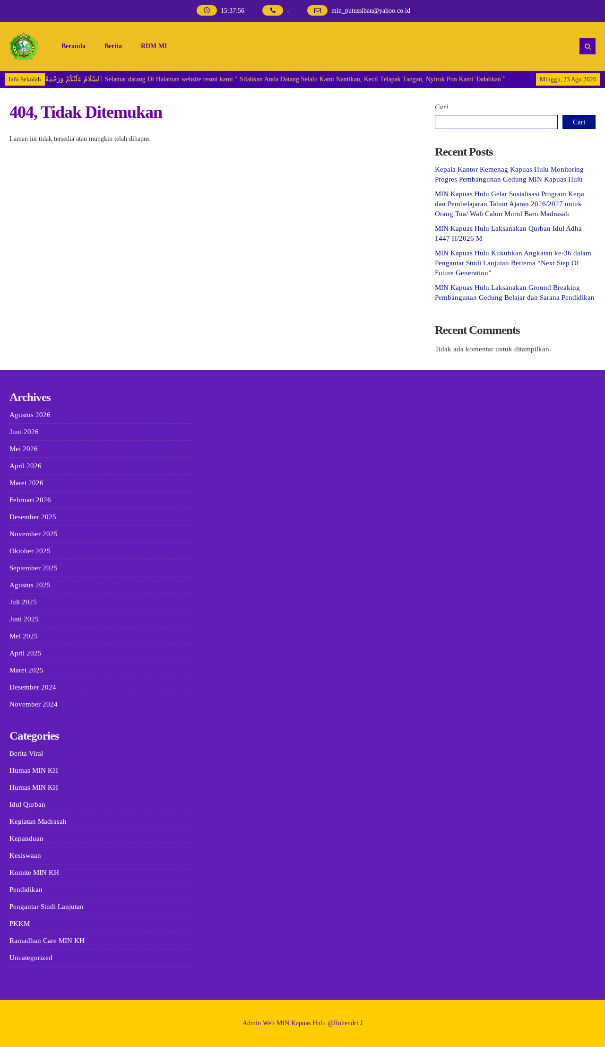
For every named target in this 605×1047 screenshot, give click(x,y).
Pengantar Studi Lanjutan (46, 906)
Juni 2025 (24, 619)
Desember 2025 (32, 517)
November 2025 (33, 534)
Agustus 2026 (30, 415)
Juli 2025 (23, 602)
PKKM (19, 923)
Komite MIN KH (34, 872)
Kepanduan (26, 838)
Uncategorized (30, 957)
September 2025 (33, 568)
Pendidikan (26, 889)
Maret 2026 (26, 483)
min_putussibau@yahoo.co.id (370, 10)
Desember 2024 (32, 687)
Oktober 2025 (30, 551)
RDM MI (154, 46)
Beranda (73, 46)
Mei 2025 (23, 636)
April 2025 (25, 653)
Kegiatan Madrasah (38, 821)
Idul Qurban (27, 804)
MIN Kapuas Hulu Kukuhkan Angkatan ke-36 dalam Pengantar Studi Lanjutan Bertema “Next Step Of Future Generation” (513, 263)
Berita (113, 46)
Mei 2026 (23, 449)
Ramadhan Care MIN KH (47, 940)
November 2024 (33, 704)
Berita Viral (26, 753)
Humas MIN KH (33, 770)
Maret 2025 (26, 670)
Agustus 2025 (30, 585)
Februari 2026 (30, 500)
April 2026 (25, 466)
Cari (441, 107)
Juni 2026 (24, 432)
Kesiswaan (25, 855)
